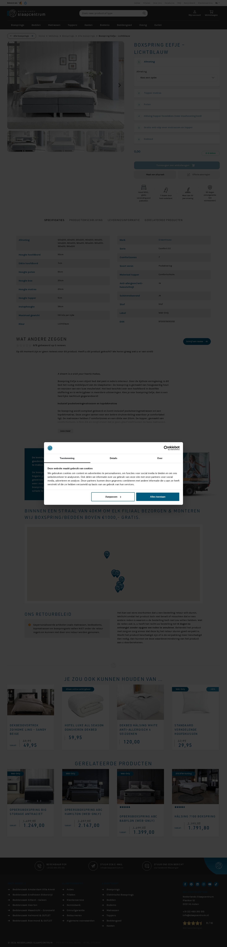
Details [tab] (113, 458)
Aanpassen (111, 496)
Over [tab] (159, 458)
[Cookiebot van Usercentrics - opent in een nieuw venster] (166, 448)
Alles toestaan (157, 496)
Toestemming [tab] (67, 458)
